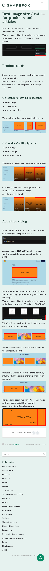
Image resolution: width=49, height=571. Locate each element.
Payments (6, 498)
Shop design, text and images (13, 534)
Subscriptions (7, 490)
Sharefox (16, 555)
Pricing (5, 482)
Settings (5, 518)
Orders (5, 486)
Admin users (7, 514)
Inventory (6, 478)
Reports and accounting (11, 506)
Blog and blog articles (10, 526)
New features (7, 546)
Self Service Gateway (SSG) (12, 494)
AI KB (4, 550)
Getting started (8, 470)
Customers (6, 510)
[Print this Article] (44, 13)
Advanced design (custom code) (14, 538)
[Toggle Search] (44, 454)
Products (6, 474)
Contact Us (16, 444)
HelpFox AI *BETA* (9, 466)
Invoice (5, 502)
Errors (4, 542)
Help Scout (33, 555)
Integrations (7, 530)
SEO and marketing (9, 522)
